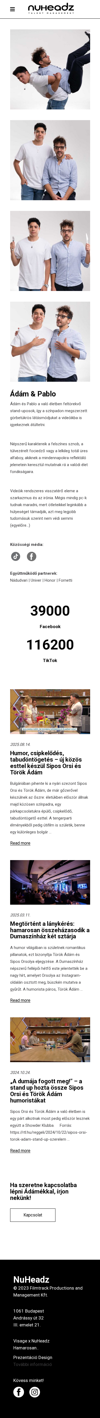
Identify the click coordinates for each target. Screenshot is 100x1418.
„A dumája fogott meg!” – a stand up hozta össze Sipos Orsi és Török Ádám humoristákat (46, 1091)
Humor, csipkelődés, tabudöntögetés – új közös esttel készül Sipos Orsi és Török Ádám (46, 762)
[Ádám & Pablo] (50, 69)
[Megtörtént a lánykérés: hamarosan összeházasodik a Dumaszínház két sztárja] (50, 882)
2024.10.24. (20, 1072)
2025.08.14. (20, 744)
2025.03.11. (20, 915)
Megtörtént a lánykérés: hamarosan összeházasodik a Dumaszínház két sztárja (50, 930)
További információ (32, 1364)
